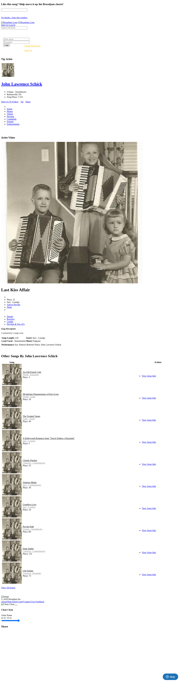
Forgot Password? (32, 46)
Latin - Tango (29, 419)
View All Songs (8, 588)
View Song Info (149, 376)
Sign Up (28, 50)
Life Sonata (28, 571)
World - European (31, 374)
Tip (22, 102)
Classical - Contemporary (34, 463)
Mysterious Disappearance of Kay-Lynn (41, 394)
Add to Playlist (13, 304)
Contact (26, 602)
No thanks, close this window (14, 17)
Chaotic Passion (30, 460)
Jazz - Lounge (29, 441)
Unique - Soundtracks (32, 529)
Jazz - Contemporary (32, 485)
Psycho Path (28, 526)
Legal (20, 602)
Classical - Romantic (32, 573)
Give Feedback (37, 602)
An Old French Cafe (32, 372)
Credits (10, 321)
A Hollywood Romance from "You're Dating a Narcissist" (49, 438)
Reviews (11, 319)
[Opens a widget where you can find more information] (170, 677)
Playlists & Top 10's (16, 324)
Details (10, 316)
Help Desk (12, 602)
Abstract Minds (29, 482)
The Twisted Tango (31, 416)
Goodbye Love (29, 504)
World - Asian (29, 397)
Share (28, 102)
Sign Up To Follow (10, 102)
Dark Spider (28, 548)
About (4, 602)
